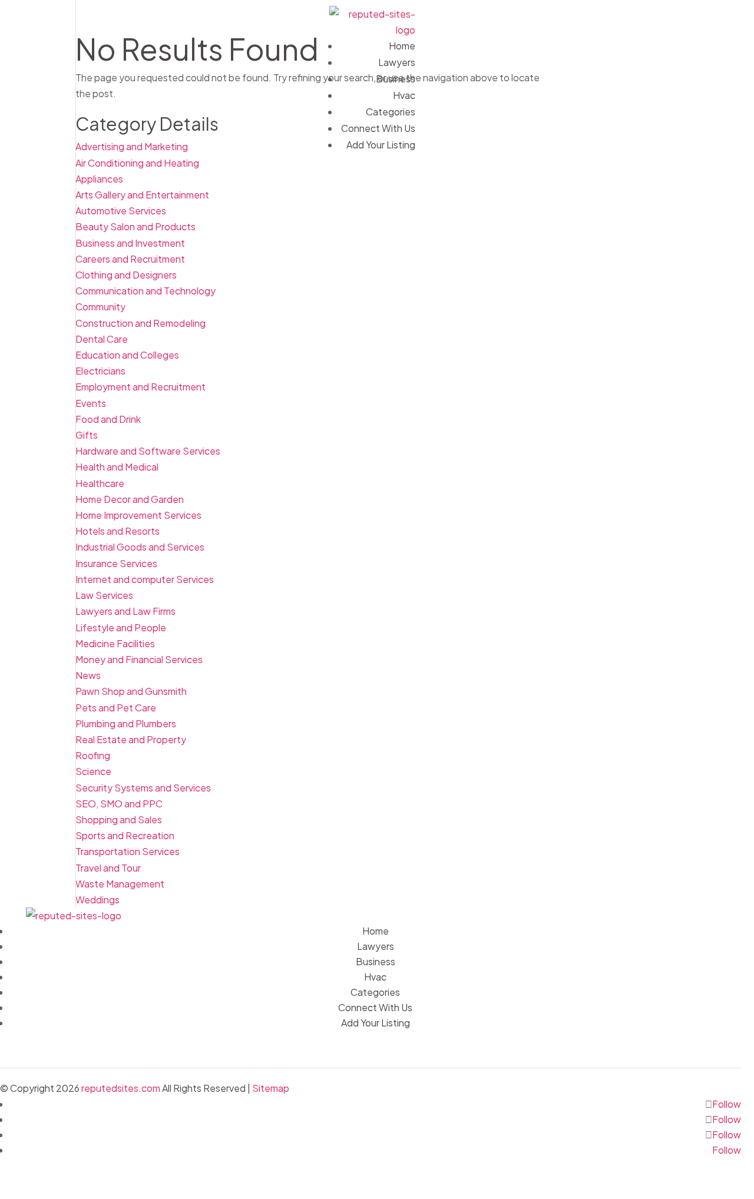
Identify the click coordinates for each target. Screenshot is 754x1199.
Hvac (404, 95)
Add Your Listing (380, 144)
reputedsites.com (120, 1088)
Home (402, 45)
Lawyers (396, 62)
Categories (390, 111)
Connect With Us (378, 128)
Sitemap (270, 1088)
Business (395, 78)
